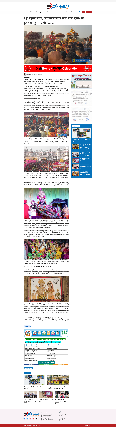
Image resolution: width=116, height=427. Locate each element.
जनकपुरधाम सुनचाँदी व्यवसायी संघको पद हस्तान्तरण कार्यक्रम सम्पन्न (85, 172)
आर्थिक (66, 12)
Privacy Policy (36, 1)
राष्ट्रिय (40, 12)
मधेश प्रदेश (35, 12)
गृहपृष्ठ (25, 12)
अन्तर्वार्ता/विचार (59, 12)
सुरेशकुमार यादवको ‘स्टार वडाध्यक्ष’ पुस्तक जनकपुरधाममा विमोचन (30, 401)
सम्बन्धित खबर (27, 373)
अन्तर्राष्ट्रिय (71, 12)
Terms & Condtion (26, 1)
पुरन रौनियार (29, 74)
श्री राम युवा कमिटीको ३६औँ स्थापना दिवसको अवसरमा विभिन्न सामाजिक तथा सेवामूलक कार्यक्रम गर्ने (58, 388)
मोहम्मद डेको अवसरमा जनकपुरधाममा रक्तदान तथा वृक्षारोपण (60, 401)
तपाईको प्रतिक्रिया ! (28, 368)
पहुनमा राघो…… (27, 326)
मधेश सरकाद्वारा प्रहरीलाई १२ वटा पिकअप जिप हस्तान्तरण (33, 388)
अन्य (75, 12)
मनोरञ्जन (53, 12)
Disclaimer (31, 1)
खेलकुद (48, 12)
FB (83, 12)
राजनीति (30, 12)
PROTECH (90, 425)
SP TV (89, 12)
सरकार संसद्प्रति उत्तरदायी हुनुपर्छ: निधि (46, 400)
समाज (44, 12)
